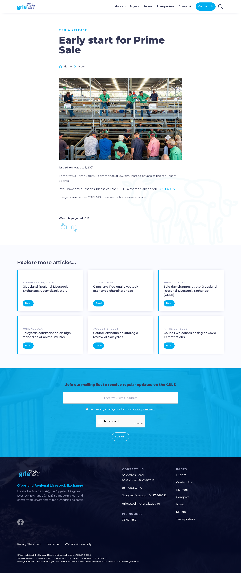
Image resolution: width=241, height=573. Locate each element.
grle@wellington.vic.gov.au (141, 503)
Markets (182, 489)
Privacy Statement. (144, 409)
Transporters (185, 519)
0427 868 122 (167, 189)
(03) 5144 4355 (132, 488)
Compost (183, 497)
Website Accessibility (78, 544)
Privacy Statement (29, 544)
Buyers (181, 475)
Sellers (181, 511)
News (180, 504)
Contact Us (205, 6)
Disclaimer (53, 544)
